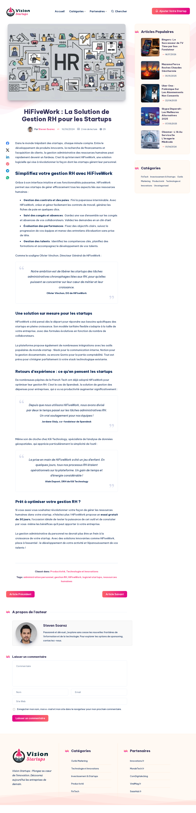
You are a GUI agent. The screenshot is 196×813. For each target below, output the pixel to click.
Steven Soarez (55, 625)
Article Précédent (20, 594)
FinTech (144, 176)
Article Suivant (115, 594)
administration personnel (38, 577)
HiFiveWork (74, 577)
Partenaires (97, 11)
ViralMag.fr (135, 783)
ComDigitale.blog (139, 776)
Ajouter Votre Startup (173, 11)
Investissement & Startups (162, 176)
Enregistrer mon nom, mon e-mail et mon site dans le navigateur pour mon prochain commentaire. (69, 709)
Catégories (76, 11)
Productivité (57, 571)
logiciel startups (92, 577)
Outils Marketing (79, 761)
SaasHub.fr (135, 791)
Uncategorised (161, 185)
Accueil (60, 11)
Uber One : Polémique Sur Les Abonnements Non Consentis (172, 90)
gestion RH (60, 577)
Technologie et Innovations (82, 571)
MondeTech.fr (137, 768)
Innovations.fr (137, 761)
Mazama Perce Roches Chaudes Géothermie (172, 67)
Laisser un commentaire (30, 718)
